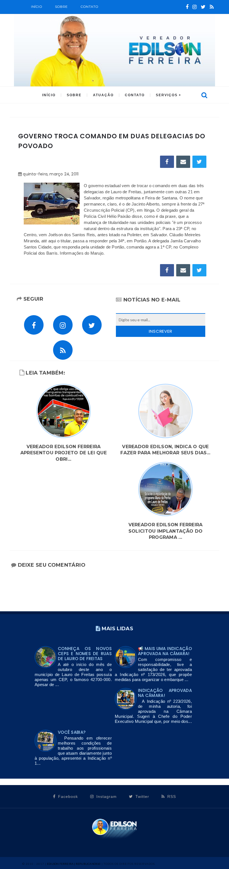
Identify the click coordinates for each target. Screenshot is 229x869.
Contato (89, 6)
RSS (171, 796)
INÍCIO (49, 95)
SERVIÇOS (167, 95)
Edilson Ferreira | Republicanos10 (74, 863)
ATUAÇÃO (103, 95)
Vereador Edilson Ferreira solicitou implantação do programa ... (165, 531)
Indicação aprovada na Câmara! (165, 692)
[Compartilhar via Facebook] (167, 162)
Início (36, 6)
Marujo (97, 253)
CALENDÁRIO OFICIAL (64, 20)
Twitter (141, 796)
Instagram (106, 796)
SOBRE (61, 6)
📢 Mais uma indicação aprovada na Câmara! (165, 651)
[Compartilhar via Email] (183, 162)
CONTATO (135, 95)
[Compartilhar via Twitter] (199, 162)
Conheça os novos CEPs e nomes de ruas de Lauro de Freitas (85, 654)
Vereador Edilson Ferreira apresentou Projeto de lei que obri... (63, 453)
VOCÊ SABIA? (71, 732)
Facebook (67, 796)
